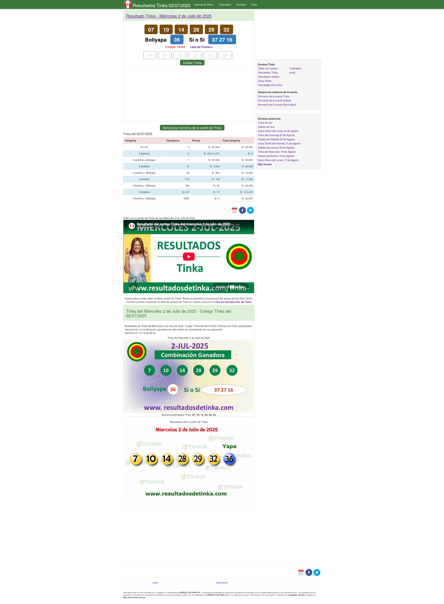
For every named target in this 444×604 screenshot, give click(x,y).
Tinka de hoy (265, 122)
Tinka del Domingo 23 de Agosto (276, 135)
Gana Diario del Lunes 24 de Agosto (278, 131)
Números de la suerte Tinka (273, 96)
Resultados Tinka (268, 72)
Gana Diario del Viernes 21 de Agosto (279, 143)
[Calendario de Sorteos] (234, 210)
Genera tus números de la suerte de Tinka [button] (192, 127)
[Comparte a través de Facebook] (242, 210)
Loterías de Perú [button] (203, 4)
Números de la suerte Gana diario (277, 104)
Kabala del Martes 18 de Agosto (276, 156)
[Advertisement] (188, 96)
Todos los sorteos (268, 68)
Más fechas (265, 164)
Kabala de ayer (266, 126)
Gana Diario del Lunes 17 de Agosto (278, 160)
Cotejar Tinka (192, 62)
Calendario (225, 4)
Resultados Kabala (268, 76)
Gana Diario (264, 81)
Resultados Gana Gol (270, 85)
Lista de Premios (201, 47)
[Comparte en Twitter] (250, 210)
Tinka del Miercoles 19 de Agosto (277, 151)
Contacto (241, 4)
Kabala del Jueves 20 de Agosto (276, 147)
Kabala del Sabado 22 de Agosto (276, 139)
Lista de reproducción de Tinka (232, 302)
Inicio (254, 4)
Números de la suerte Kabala (274, 100)
